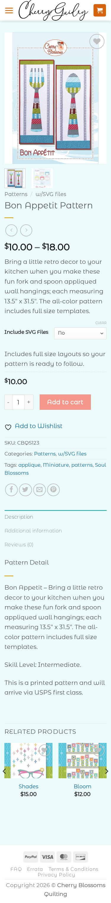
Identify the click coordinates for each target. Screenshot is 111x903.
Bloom (82, 786)
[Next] (97, 98)
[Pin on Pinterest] (53, 489)
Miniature (56, 465)
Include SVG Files (26, 332)
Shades (28, 786)
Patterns (16, 194)
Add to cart (65, 402)
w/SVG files (51, 194)
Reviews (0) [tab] (19, 544)
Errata (35, 869)
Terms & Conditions (74, 869)
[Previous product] (26, 230)
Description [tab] (18, 517)
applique (29, 465)
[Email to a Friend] (39, 489)
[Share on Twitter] (25, 489)
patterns (82, 465)
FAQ (16, 869)
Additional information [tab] (33, 531)
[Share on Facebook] (11, 489)
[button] (9, 10)
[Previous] (14, 98)
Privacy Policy (56, 875)
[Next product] (11, 230)
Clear (101, 323)
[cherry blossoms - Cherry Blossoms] (53, 10)
